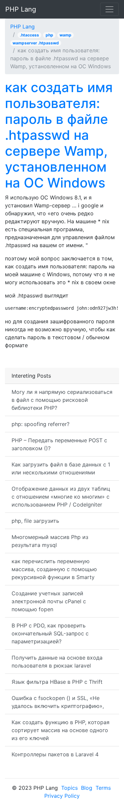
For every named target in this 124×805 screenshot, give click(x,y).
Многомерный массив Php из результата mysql (50, 541)
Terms (103, 787)
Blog (86, 787)
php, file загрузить (35, 520)
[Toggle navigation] (109, 9)
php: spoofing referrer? (40, 424)
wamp (65, 34)
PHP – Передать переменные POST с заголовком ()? (59, 444)
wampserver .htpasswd (36, 42)
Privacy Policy (62, 795)
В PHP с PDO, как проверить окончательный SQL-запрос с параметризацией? (50, 633)
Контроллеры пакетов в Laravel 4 (55, 754)
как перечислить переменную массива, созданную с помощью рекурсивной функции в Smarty (54, 569)
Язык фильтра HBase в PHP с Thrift (57, 681)
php (49, 34)
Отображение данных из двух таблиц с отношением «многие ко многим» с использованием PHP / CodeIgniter (61, 496)
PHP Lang (20, 9)
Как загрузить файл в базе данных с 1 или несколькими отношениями (61, 468)
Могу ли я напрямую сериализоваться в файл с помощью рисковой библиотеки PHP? (62, 400)
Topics (69, 787)
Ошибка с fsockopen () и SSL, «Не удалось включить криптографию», (58, 702)
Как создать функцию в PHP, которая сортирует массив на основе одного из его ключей (60, 730)
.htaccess (29, 34)
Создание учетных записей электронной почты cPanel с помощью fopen (49, 601)
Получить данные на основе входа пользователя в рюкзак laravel (57, 661)
